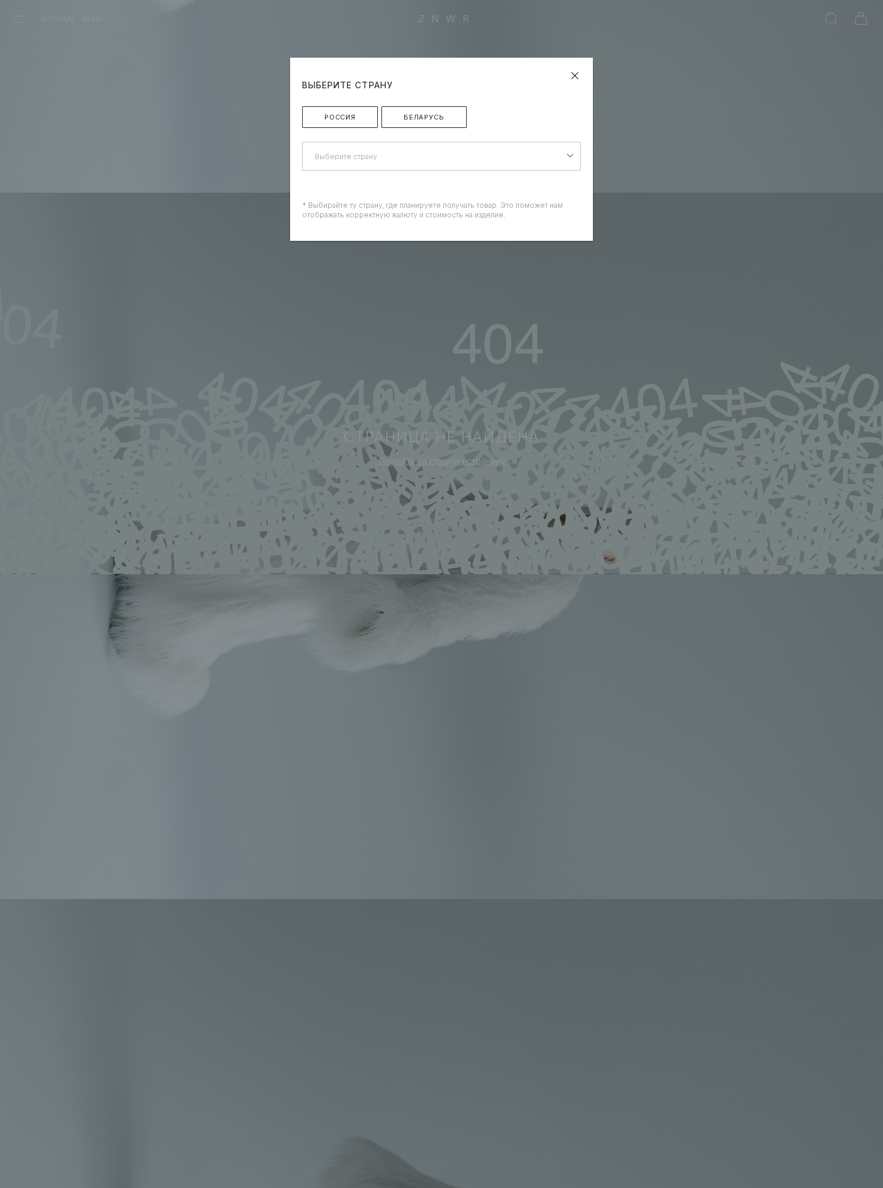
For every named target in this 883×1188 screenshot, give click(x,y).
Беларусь (424, 117)
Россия (340, 117)
